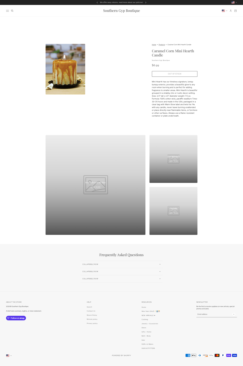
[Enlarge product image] (65, 69)
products (162, 45)
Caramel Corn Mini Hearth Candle (173, 52)
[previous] (97, 2)
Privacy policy (92, 323)
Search (89, 307)
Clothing (145, 319)
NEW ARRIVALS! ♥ (148, 315)
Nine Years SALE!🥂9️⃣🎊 (151, 311)
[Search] (12, 10)
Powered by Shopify (121, 355)
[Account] (230, 10)
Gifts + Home (146, 332)
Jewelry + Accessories (150, 324)
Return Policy (92, 315)
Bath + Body (146, 336)
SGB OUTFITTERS (148, 348)
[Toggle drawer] (7, 11)
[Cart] (235, 10)
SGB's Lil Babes (147, 344)
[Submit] (233, 314)
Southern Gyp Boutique (161, 60)
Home (154, 45)
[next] (146, 2)
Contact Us (91, 311)
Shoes (144, 328)
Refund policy (92, 319)
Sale (143, 340)
